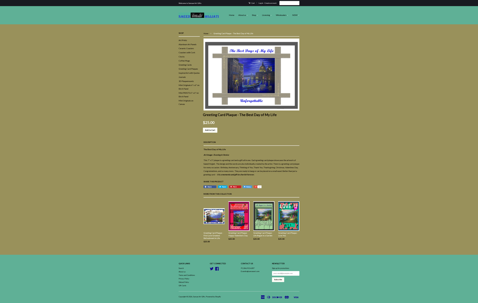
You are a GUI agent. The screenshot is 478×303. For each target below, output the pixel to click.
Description (210, 142)
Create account (270, 3)
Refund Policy (184, 282)
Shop (254, 15)
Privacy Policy (184, 279)
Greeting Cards (185, 65)
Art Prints (183, 40)
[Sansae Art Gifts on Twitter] (211, 270)
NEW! (295, 15)
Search (181, 268)
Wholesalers (281, 15)
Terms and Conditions (187, 275)
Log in (261, 3)
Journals (182, 77)
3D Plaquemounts (186, 81)
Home (231, 15)
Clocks (182, 56)
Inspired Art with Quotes (189, 73)
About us (242, 15)
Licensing (266, 15)
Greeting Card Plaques (188, 69)
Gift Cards (182, 286)
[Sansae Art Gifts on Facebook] (217, 270)
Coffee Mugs (184, 60)
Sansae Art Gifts (199, 297)
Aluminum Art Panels (187, 44)
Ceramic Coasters (186, 48)
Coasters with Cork (187, 52)
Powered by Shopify (213, 297)
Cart (253, 3)
